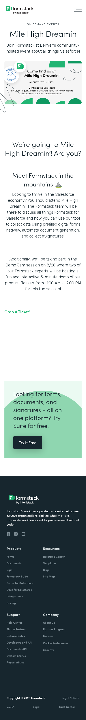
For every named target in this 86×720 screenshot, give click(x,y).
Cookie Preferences (55, 643)
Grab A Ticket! (17, 311)
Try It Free (27, 442)
